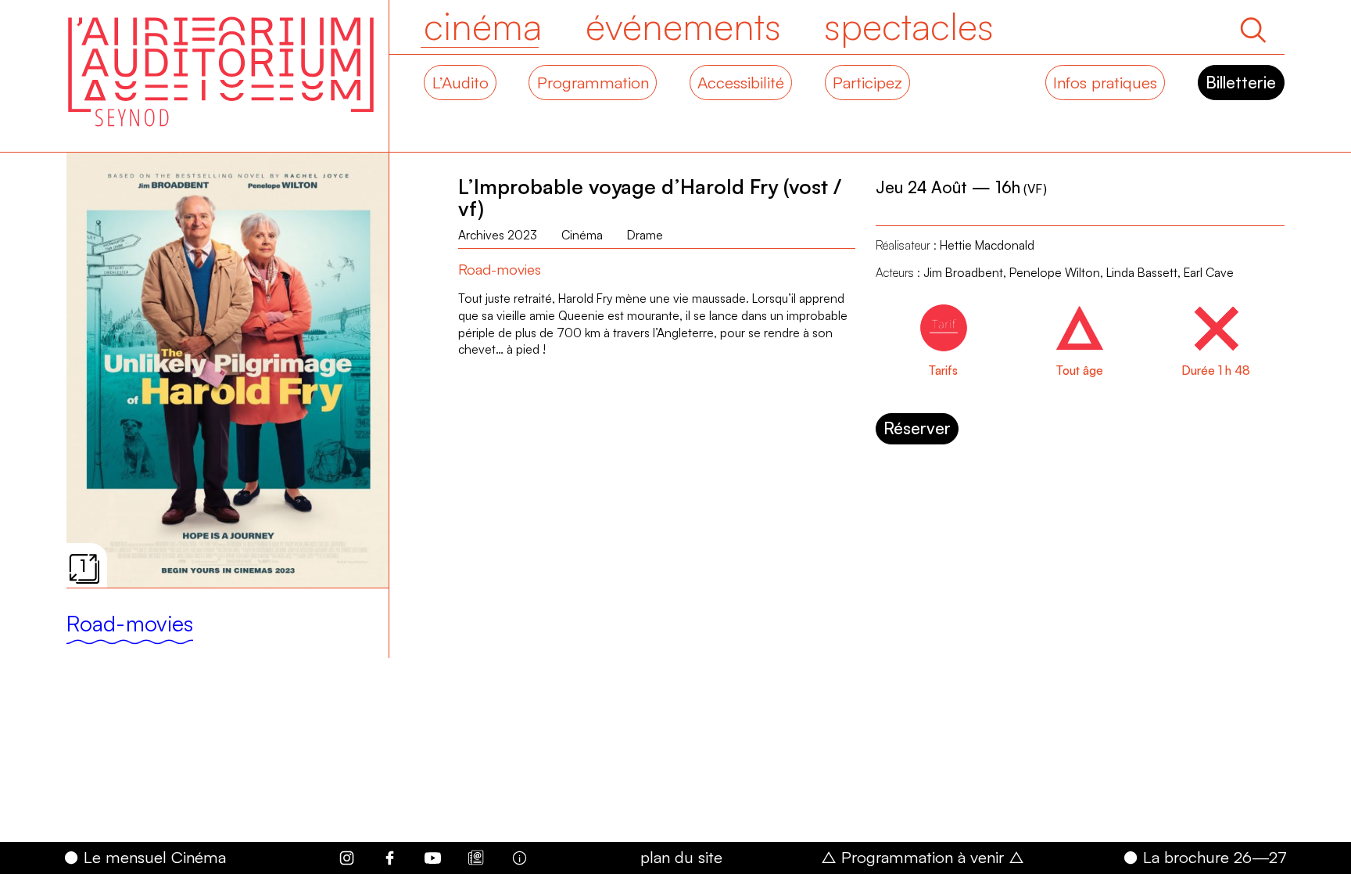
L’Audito (460, 82)
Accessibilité (740, 82)
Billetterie (1241, 82)
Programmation (593, 82)
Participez (867, 82)
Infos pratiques (1105, 82)
